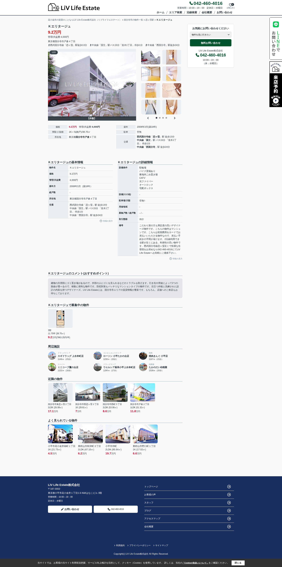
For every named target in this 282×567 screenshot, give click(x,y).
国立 (148, 140)
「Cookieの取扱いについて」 (195, 563)
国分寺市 (59, 41)
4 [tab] (166, 118)
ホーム (160, 12)
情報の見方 (108, 221)
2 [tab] (160, 118)
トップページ (151, 486)
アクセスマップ (152, 518)
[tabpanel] (161, 82)
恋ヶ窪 (156, 136)
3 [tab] (163, 118)
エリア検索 (175, 12)
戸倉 (66, 41)
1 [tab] (156, 118)
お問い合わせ (224, 12)
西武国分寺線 (144, 136)
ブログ (147, 510)
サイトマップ (161, 545)
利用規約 (120, 545)
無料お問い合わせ (210, 42)
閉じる (238, 562)
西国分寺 (150, 147)
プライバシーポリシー (140, 545)
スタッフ (148, 502)
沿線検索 (192, 12)
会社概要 (207, 12)
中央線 (140, 140)
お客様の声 (150, 494)
